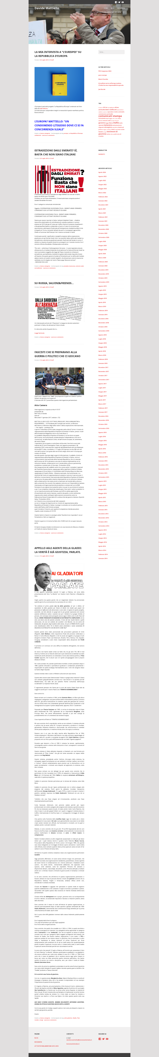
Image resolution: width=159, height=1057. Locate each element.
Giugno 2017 (102, 392)
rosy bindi (117, 129)
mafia (116, 122)
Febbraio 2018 (103, 359)
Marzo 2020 (102, 258)
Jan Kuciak (101, 89)
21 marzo (100, 107)
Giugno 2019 (102, 294)
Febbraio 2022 (103, 197)
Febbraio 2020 (103, 262)
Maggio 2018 (102, 347)
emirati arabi (80, 266)
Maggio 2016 (102, 445)
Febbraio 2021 (103, 217)
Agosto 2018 (102, 335)
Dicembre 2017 (103, 367)
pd (123, 127)
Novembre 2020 (103, 229)
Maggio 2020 (102, 249)
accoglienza (111, 107)
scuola (122, 129)
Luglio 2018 (102, 339)
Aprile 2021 (102, 209)
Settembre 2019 (103, 282)
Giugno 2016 (102, 440)
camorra (105, 112)
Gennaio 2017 (102, 412)
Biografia (121, 8)
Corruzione (102, 118)
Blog (112, 8)
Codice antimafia (119, 112)
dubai (119, 118)
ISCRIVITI (101, 154)
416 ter (105, 107)
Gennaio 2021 (102, 221)
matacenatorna (117, 125)
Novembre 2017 (103, 371)
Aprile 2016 (102, 449)
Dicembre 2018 (103, 319)
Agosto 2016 (102, 432)
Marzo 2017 (102, 404)
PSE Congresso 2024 (104, 71)
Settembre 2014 (103, 526)
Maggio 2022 (102, 189)
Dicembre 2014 (103, 514)
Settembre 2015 (103, 477)
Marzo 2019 (102, 306)
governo (101, 123)
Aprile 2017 (102, 400)
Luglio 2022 (102, 180)
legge (107, 123)
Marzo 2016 (102, 453)
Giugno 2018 (102, 343)
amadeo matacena (69, 266)
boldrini (121, 109)
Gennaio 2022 (102, 201)
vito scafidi (114, 134)
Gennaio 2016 (102, 461)
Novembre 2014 (103, 518)
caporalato (110, 112)
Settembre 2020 (103, 237)
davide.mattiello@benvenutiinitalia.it (79, 1040)
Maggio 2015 (102, 493)
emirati (100, 120)
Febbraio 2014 (103, 554)
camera (100, 112)
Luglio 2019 (102, 290)
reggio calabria (107, 129)
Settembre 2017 (103, 380)
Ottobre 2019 (102, 278)
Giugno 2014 (102, 538)
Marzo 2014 (102, 550)
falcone (117, 120)
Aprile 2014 (102, 546)
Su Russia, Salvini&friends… (54, 283)
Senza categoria (45, 133)
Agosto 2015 (102, 481)
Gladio (75, 1018)
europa (66, 133)
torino (108, 134)
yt (123, 3)
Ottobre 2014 (102, 522)
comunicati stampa (110, 116)
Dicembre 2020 (103, 225)
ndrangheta (108, 127)
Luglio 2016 (102, 436)
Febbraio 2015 (103, 506)
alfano (117, 107)
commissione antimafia (105, 114)
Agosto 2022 (102, 176)
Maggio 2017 (102, 396)
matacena (108, 125)
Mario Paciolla (103, 79)
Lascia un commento (48, 135)
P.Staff (52, 60)
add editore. (44, 108)
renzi (113, 129)
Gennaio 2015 (102, 510)
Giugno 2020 (102, 245)
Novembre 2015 (103, 469)
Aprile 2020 (102, 254)
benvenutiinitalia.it (73, 1044)
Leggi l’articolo (39, 333)
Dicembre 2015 (103, 465)
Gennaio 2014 (102, 558)
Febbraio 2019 (103, 310)
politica (100, 129)
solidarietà (38, 135)
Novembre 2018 (103, 323)
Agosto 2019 (102, 286)
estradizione (38, 268)
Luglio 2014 (102, 534)
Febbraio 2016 (103, 457)
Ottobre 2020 (102, 233)
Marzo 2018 (102, 355)
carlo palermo (68, 1018)
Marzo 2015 (102, 501)
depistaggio (109, 118)
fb (116, 3)
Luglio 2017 (102, 388)
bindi (118, 109)
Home (106, 8)
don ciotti (115, 118)
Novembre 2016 (103, 420)
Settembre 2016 (103, 428)
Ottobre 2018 (102, 327)
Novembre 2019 (103, 274)
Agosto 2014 (102, 530)
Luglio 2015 (102, 485)
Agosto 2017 (102, 384)
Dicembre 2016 (103, 416)
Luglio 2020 (102, 241)
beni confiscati (111, 110)
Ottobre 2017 (102, 375)
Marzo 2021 (102, 213)
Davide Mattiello (47, 8)
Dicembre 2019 (103, 270)
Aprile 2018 (102, 351)
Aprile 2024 (102, 172)
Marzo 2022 (102, 193)
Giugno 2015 (102, 489)
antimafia (101, 110)
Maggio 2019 (102, 298)
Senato (100, 132)
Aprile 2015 (102, 497)
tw (119, 3)
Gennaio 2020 (102, 266)
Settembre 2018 (103, 331)
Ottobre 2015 (102, 473)
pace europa (102, 75)
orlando (119, 127)
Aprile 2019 (102, 302)
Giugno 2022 (102, 184)
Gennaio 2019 (102, 315)
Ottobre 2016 (102, 424)
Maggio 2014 (102, 542)
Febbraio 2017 (103, 408)
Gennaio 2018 (102, 363)
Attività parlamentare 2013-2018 (109, 12)
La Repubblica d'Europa (76, 133)
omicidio (114, 127)
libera (111, 123)
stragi (41, 1020)
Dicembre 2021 (103, 205)
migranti (101, 127)
